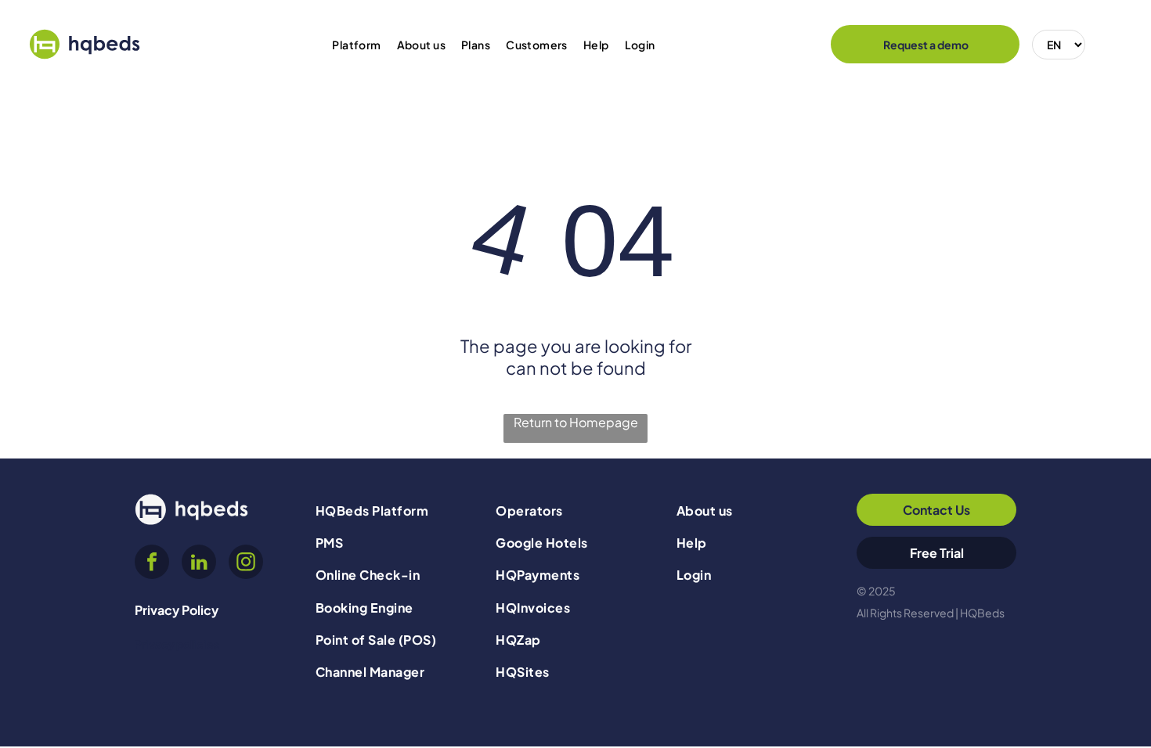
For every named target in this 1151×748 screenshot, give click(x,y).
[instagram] (246, 564)
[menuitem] (356, 45)
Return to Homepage (576, 422)
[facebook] (152, 564)
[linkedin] (199, 564)
